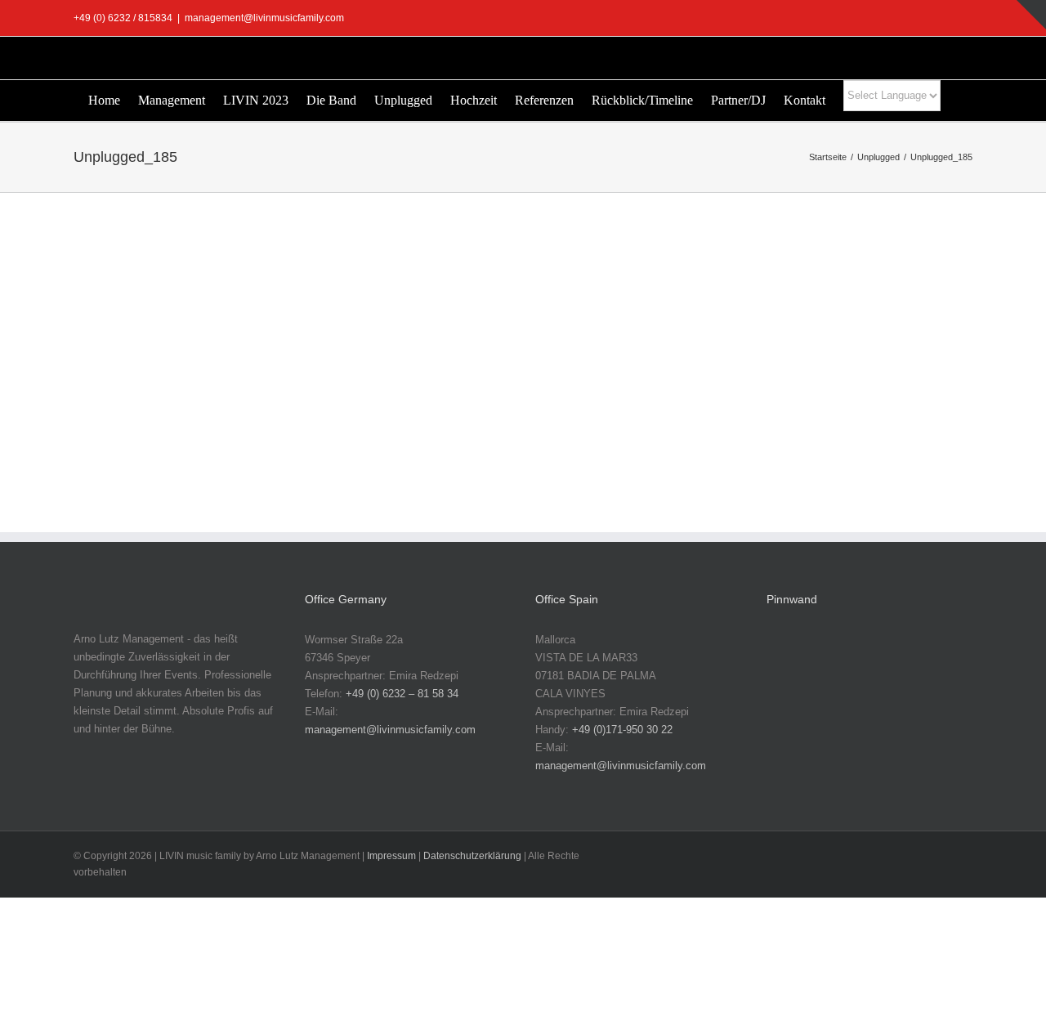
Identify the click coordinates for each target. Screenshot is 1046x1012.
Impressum (391, 856)
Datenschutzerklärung (472, 856)
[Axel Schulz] (947, 657)
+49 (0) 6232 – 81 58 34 (402, 693)
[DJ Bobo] (843, 708)
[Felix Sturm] (843, 760)
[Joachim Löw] (843, 657)
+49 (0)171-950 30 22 (622, 729)
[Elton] (895, 708)
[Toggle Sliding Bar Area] (1031, 14)
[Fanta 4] (791, 760)
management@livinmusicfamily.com (264, 18)
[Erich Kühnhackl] (947, 708)
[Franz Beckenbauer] (895, 760)
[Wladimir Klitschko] (895, 657)
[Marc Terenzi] (791, 657)
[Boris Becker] (791, 708)
